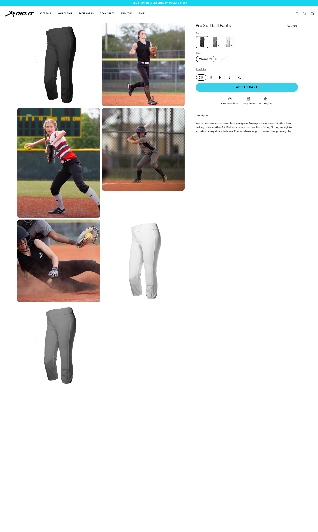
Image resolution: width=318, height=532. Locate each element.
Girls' (222, 59)
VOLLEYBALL (65, 13)
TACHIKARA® (86, 13)
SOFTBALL (45, 13)
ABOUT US (126, 13)
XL (240, 77)
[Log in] (295, 14)
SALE (142, 13)
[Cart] (310, 14)
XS (201, 77)
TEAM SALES (107, 13)
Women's (205, 59)
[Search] (302, 14)
